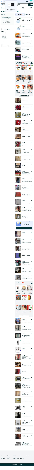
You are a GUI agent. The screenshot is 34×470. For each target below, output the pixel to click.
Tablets (27, 7)
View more (4, 23)
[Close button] (15, 1)
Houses (20, 7)
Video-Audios (23, 8)
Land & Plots (31, 8)
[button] (20, 14)
